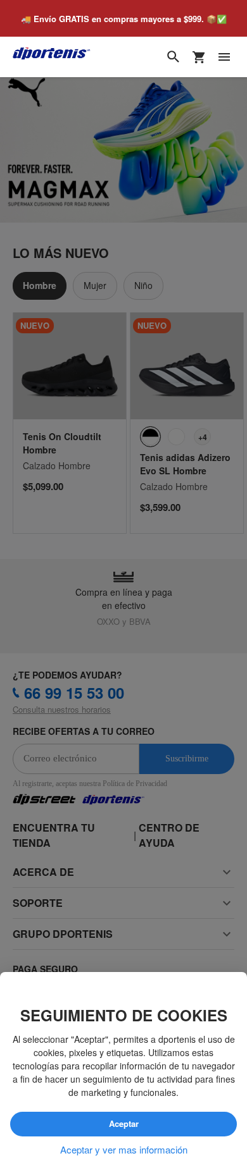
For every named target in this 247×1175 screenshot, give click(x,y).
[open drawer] (224, 57)
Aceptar (123, 1124)
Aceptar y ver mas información (124, 1149)
